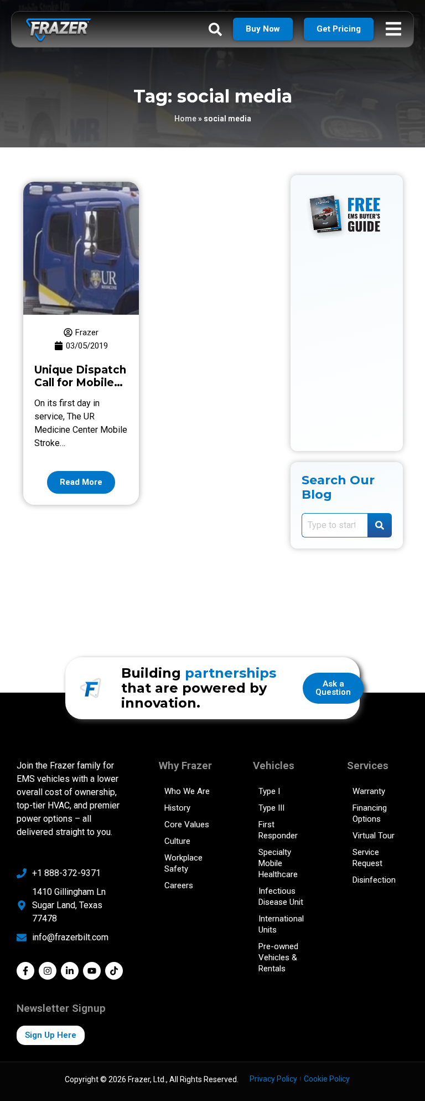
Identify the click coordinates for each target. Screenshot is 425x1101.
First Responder (278, 830)
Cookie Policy (327, 1078)
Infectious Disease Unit (280, 896)
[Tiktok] (114, 971)
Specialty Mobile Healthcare (278, 863)
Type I (269, 791)
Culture (177, 841)
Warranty (369, 791)
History (177, 808)
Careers (178, 885)
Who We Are (187, 791)
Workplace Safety (183, 863)
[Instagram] (47, 971)
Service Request (367, 857)
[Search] (379, 525)
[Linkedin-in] (70, 971)
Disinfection (374, 880)
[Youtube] (92, 971)
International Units (281, 924)
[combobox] (334, 525)
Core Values (186, 824)
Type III (271, 808)
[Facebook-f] (25, 971)
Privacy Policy (273, 1078)
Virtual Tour (374, 836)
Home (185, 118)
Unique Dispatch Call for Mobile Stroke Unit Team (80, 388)
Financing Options (370, 813)
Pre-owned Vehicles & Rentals (278, 957)
